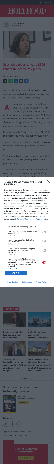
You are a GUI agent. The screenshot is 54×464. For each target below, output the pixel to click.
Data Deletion (12, 282)
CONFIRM (16, 273)
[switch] (44, 232)
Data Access (27, 282)
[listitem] (27, 226)
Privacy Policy (41, 282)
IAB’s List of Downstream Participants (30, 219)
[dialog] (27, 232)
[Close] (49, 182)
